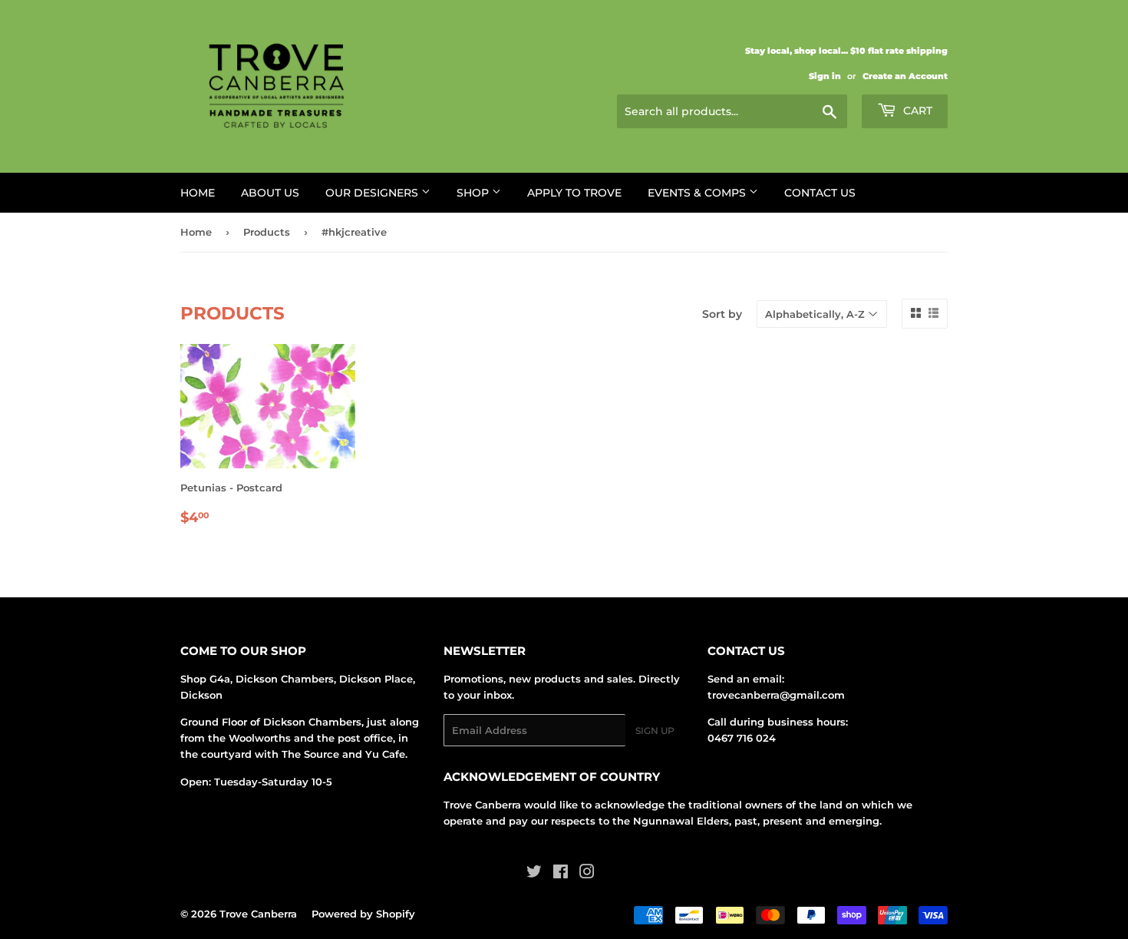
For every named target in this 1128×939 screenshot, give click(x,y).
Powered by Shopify (363, 914)
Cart (916, 110)
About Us (270, 193)
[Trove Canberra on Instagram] (587, 874)
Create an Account (905, 76)
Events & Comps (698, 193)
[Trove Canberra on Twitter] (534, 874)
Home (197, 193)
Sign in (825, 76)
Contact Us (820, 193)
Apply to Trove (574, 193)
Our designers (373, 193)
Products (266, 232)
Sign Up (654, 730)
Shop (474, 193)
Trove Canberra (258, 914)
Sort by (722, 314)
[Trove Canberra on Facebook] (560, 874)
